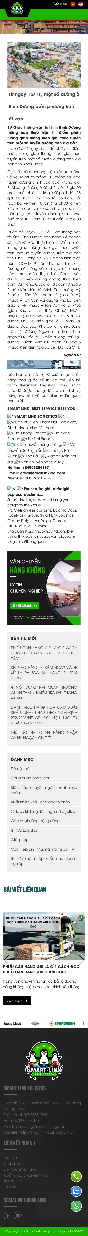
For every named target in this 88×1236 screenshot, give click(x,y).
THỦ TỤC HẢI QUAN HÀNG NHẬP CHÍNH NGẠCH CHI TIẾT (44, 735)
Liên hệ (10, 1186)
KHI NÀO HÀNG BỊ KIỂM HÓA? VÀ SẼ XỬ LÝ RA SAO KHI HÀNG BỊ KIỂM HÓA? (44, 672)
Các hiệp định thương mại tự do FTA (42, 848)
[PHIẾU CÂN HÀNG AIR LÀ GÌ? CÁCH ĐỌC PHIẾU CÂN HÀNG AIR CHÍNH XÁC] (44, 936)
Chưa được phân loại (30, 777)
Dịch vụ (10, 1157)
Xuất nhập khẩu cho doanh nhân (40, 801)
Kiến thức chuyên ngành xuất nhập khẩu (44, 790)
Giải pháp (20, 839)
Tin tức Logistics (24, 830)
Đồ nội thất (21, 768)
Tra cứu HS (13, 1180)
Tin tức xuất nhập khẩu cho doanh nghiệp (44, 861)
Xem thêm (14, 1001)
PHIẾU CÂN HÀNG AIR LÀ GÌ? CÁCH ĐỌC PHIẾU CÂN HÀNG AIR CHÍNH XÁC (44, 652)
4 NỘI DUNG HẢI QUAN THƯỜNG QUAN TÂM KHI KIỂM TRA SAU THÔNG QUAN (44, 692)
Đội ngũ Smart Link (20, 1168)
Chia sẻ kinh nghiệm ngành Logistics (43, 811)
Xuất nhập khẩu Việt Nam (26, 1174)
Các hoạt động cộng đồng (35, 820)
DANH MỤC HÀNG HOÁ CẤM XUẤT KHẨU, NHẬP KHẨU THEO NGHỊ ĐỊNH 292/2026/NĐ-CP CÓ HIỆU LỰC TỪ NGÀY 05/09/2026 (44, 714)
